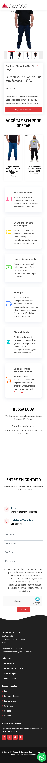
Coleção (7, 711)
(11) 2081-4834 (17, 524)
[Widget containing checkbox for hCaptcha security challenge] (22, 601)
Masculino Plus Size (26, 66)
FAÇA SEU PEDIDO (23, 109)
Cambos (9, 66)
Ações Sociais (10, 678)
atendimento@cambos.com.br (24, 512)
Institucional (9, 663)
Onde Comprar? (10, 673)
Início (6, 691)
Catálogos (8, 706)
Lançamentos (10, 701)
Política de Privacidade (13, 668)
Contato (7, 716)
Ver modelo (12, 156)
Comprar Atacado (11, 696)
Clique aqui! (19, 392)
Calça (8, 69)
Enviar (23, 609)
